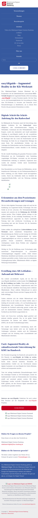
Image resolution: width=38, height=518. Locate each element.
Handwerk (19, 40)
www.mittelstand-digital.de (28, 504)
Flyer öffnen (19, 408)
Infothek (19, 27)
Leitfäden (19, 32)
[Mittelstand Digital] (19, 484)
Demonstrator (19, 38)
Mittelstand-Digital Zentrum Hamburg (18, 511)
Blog (19, 35)
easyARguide (33, 400)
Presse (19, 45)
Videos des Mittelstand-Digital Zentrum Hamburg (19, 30)
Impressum (4, 513)
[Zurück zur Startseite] (10, 3)
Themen (19, 16)
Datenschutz (11, 513)
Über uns (19, 51)
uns (2, 476)
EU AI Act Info (19, 43)
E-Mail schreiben (19, 68)
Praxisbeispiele (19, 21)
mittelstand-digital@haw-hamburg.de (12, 444)
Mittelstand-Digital (6, 467)
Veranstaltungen (19, 11)
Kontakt (19, 56)
